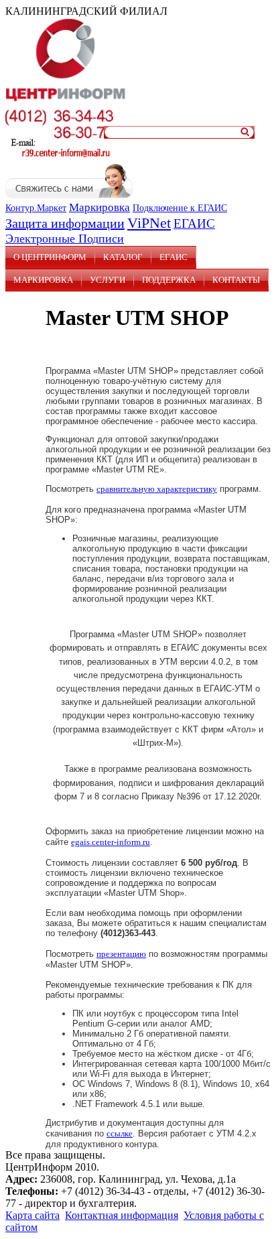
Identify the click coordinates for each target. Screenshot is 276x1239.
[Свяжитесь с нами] (69, 194)
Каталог (123, 257)
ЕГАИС (194, 223)
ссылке (120, 1133)
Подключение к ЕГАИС (180, 208)
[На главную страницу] (65, 101)
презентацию (121, 954)
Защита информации (65, 223)
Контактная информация (121, 1215)
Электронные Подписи (64, 238)
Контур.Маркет (35, 208)
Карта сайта (32, 1215)
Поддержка (169, 280)
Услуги (107, 280)
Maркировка (43, 280)
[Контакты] (62, 157)
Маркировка (99, 207)
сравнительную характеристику (156, 489)
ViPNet (149, 222)
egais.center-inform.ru (110, 842)
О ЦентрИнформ (49, 257)
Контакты (236, 280)
